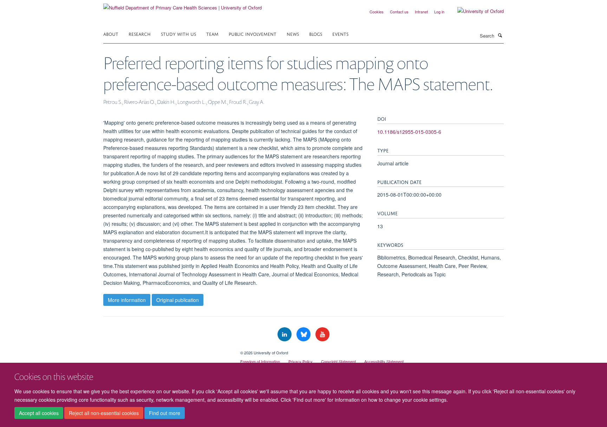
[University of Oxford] (475, 11)
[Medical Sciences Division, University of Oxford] (166, 350)
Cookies (377, 11)
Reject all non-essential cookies (104, 413)
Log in (439, 11)
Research (140, 33)
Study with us (178, 33)
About (110, 33)
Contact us (399, 11)
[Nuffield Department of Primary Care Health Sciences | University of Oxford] (182, 5)
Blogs (315, 33)
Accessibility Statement (384, 361)
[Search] (500, 35)
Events (340, 33)
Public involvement (252, 33)
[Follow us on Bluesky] (304, 334)
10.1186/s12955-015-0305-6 (409, 131)
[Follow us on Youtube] (322, 334)
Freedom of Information (260, 361)
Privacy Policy (300, 361)
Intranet (421, 11)
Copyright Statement (338, 361)
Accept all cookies (39, 413)
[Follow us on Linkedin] (285, 334)
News (293, 33)
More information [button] (127, 299)
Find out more (164, 413)
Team (212, 33)
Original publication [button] (177, 299)
